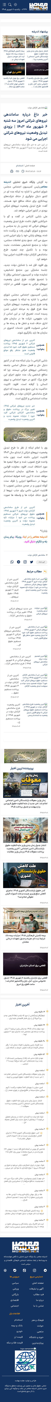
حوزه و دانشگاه (36, 1337)
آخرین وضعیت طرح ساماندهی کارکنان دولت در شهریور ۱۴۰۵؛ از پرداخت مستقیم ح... (13, 713)
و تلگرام (40, 542)
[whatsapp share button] (12, 562)
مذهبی (40, 1331)
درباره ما (40, 1300)
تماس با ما (38, 1306)
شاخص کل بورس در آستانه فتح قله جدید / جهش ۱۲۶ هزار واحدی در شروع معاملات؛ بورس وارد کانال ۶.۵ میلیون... (24, 1152)
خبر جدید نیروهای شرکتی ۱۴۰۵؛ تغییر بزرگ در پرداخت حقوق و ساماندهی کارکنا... (19, 612)
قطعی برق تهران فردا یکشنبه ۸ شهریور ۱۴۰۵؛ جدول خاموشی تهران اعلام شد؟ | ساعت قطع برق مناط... (14, 82)
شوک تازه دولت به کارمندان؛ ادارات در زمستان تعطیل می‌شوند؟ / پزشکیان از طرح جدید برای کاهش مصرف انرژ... (24, 1119)
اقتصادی (14, 1300)
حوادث (40, 1326)
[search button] (10, 4)
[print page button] (11, 171)
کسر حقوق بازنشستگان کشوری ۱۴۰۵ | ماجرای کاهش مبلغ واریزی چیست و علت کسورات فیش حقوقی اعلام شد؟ (25, 894)
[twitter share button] (31, 562)
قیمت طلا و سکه (15, 1342)
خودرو (20, 1331)
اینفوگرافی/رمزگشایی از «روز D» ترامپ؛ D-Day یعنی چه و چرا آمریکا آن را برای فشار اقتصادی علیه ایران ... (24, 1017)
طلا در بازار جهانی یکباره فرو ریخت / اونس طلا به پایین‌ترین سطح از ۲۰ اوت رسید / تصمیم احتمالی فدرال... (24, 1197)
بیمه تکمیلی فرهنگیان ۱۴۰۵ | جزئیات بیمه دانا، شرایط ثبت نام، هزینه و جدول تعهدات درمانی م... (14, 55)
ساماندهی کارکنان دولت (36, 555)
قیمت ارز (18, 1337)
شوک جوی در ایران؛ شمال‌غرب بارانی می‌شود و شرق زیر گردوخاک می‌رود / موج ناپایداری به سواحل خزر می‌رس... (24, 1167)
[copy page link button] (17, 171)
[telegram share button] (18, 562)
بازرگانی (15, 1294)
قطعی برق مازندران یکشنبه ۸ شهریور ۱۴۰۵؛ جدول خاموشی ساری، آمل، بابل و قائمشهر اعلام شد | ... (37, 82)
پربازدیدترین (37, 1343)
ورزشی (16, 1289)
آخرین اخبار (22, 1004)
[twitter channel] (45, 1270)
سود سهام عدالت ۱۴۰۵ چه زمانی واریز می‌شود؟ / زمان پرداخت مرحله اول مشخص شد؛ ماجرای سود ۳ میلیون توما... (24, 1031)
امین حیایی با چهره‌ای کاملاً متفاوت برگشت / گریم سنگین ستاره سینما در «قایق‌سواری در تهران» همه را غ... (24, 1089)
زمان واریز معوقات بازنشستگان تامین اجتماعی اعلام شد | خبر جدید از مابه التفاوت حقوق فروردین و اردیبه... (24, 1076)
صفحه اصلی (30, 165)
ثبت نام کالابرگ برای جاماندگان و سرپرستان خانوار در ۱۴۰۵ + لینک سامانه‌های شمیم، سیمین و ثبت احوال (24, 1225)
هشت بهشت (19, 1380)
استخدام (19, 165)
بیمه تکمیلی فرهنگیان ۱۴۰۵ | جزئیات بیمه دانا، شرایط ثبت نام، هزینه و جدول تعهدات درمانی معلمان (25, 939)
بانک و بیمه (17, 1325)
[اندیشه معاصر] (38, 6)
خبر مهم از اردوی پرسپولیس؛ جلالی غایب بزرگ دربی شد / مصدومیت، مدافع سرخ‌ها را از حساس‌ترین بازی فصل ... (24, 1181)
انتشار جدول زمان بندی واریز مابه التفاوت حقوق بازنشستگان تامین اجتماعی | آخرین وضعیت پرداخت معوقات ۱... (24, 1103)
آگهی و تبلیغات (36, 1289)
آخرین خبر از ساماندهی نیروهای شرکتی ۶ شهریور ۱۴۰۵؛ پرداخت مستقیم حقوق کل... (12, 636)
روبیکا (19, 537)
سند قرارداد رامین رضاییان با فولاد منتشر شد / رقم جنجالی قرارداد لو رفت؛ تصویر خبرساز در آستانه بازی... (24, 1046)
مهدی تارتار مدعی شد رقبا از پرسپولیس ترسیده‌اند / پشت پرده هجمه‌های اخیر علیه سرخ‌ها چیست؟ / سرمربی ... (24, 1061)
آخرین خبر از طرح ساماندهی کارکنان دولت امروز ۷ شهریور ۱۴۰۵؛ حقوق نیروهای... (11, 588)
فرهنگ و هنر (37, 1320)
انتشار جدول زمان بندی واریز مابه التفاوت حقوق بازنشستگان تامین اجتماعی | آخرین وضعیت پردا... (37, 55)
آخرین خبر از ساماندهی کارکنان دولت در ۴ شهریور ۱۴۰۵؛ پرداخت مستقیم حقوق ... (11, 684)
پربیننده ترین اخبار (22, 768)
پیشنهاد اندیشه (40, 32)
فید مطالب (38, 1294)
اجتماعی (15, 1306)
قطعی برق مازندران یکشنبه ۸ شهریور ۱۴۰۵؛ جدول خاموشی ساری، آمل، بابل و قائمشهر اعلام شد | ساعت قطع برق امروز (25, 981)
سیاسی (15, 1283)
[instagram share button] (25, 562)
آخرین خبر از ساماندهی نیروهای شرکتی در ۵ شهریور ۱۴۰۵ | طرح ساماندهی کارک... (17, 660)
